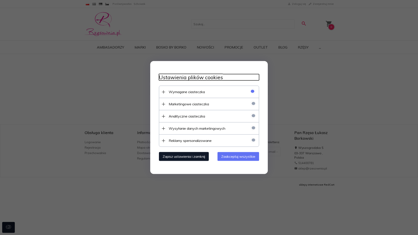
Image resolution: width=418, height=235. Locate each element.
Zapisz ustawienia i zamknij (184, 156)
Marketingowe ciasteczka (189, 104)
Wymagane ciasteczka (187, 92)
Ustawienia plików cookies (191, 77)
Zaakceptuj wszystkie (238, 156)
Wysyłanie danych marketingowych (197, 128)
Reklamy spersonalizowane (190, 140)
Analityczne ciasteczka (187, 116)
